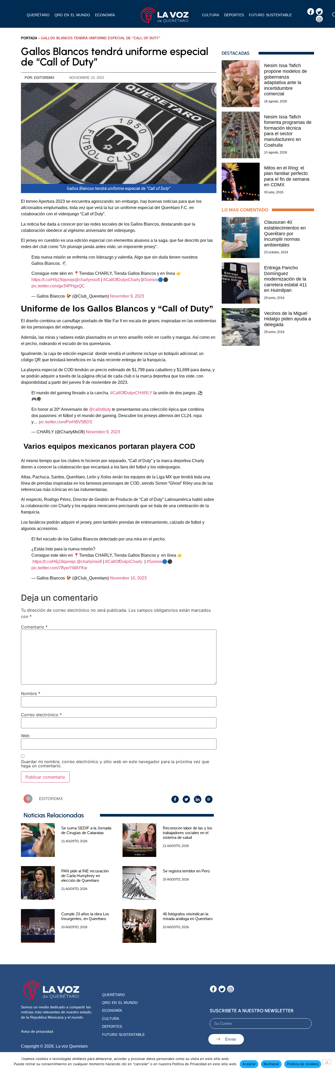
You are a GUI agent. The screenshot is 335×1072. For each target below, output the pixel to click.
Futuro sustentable (270, 15)
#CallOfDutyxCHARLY (131, 393)
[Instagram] (319, 18)
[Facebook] (310, 11)
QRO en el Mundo (120, 1002)
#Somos (150, 279)
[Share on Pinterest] (209, 799)
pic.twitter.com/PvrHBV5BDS (65, 422)
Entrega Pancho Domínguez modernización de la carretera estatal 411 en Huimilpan (285, 279)
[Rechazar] (326, 1061)
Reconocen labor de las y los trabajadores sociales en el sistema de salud (187, 833)
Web (25, 736)
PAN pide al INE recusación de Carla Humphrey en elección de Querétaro (85, 876)
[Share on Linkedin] (197, 799)
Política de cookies (303, 1064)
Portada (29, 38)
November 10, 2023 (128, 578)
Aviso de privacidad (37, 1031)
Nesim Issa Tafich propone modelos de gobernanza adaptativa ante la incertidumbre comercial (285, 79)
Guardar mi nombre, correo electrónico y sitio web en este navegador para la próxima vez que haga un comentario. (115, 763)
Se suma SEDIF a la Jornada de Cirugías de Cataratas (86, 830)
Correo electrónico (41, 715)
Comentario (34, 627)
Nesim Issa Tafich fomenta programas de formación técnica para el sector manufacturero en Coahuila (287, 131)
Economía (105, 15)
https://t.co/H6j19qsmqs (53, 279)
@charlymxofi (87, 279)
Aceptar (249, 1064)
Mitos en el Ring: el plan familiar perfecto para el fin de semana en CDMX (286, 176)
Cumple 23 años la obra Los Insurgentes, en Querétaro (85, 916)
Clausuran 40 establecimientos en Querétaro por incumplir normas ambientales (285, 233)
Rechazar (271, 1064)
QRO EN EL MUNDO (72, 15)
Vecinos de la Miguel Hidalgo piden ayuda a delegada (287, 319)
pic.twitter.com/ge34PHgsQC (58, 286)
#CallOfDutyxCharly (121, 279)
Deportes (234, 15)
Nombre (30, 693)
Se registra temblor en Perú (186, 871)
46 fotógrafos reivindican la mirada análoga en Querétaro (188, 916)
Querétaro (38, 15)
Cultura (210, 15)
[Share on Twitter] (186, 799)
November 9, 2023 (127, 296)
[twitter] (319, 11)
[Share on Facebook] (175, 799)
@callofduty (100, 409)
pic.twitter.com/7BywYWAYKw (59, 568)
